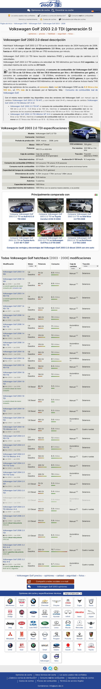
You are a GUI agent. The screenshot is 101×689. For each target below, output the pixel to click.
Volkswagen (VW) (20, 24)
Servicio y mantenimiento (28, 19)
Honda (44, 616)
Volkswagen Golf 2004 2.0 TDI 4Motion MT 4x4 (30, 114)
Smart (45, 650)
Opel (44, 639)
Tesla (79, 650)
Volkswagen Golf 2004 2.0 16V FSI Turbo (14, 464)
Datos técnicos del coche (45, 675)
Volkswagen (44, 661)
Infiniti (68, 616)
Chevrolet (44, 605)
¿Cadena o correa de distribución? (53, 16)
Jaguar (91, 616)
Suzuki (67, 650)
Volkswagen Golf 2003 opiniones (52, 586)
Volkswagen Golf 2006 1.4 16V (13, 280)
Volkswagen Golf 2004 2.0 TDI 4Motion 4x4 (14, 508)
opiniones (32, 34)
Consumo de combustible (82, 16)
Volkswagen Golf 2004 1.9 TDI (13, 382)
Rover (91, 639)
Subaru (56, 650)
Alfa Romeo (10, 605)
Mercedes (79, 628)
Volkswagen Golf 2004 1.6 (13, 351)
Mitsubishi (10, 639)
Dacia (91, 605)
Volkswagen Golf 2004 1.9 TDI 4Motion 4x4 (13, 428)
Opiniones (40, 10)
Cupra (79, 605)
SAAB (10, 650)
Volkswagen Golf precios (29, 575)
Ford (33, 616)
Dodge (10, 616)
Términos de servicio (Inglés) (72, 681)
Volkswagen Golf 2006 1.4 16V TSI (13, 316)
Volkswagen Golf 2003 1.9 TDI (13, 397)
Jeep (10, 628)
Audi (21, 605)
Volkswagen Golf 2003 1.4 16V (13, 273)
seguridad (62, 34)
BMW (33, 605)
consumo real (17, 288)
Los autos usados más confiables (23, 16)
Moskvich (21, 639)
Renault (79, 639)
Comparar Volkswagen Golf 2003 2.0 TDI (21, 216)
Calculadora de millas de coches (74, 19)
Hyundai (56, 616)
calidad (60, 575)
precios (42, 34)
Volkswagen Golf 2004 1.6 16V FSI (13, 373)
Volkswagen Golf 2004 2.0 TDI (14, 499)
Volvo (56, 661)
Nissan (33, 639)
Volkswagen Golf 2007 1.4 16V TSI (13, 307)
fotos (70, 34)
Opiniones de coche (24, 675)
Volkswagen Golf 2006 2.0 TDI (14, 517)
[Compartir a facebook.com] (44, 668)
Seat (21, 650)
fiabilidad (51, 34)
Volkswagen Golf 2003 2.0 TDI (14, 491)
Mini (91, 628)
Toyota (91, 650)
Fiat (21, 616)
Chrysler (56, 605)
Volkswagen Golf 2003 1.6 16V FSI (13, 366)
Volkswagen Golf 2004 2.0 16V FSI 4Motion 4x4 (14, 455)
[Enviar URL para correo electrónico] (56, 668)
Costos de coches (49, 19)
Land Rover (45, 628)
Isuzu (79, 616)
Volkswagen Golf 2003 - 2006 (54, 24)
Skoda (33, 650)
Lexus (56, 628)
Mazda (67, 628)
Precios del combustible (47, 681)
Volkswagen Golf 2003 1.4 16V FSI (13, 294)
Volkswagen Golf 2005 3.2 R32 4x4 (14, 546)
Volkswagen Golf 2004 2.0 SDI (14, 482)
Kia (21, 628)
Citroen (68, 605)
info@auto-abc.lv (56, 686)
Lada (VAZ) (33, 628)
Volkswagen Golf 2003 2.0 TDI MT (27, 100)
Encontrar (64, 10)
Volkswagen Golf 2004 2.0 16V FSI (14, 437)
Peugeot (56, 639)
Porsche (68, 639)
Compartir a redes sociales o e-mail (52, 581)
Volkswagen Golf (35, 24)
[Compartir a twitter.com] (50, 668)
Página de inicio (6, 24)
